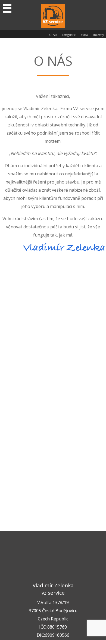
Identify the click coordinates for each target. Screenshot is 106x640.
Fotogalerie (69, 35)
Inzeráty (98, 35)
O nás (53, 35)
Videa (84, 35)
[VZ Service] (53, 15)
